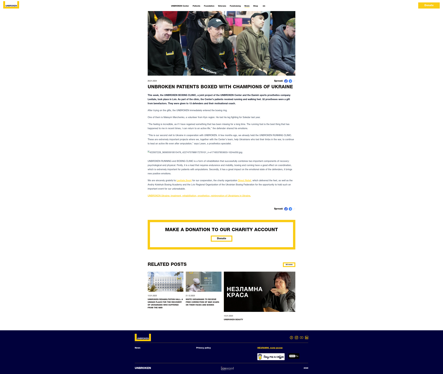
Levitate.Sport (184, 181)
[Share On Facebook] (286, 81)
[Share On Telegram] (290, 81)
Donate (429, 5)
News (137, 348)
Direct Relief (244, 181)
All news (289, 264)
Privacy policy (203, 348)
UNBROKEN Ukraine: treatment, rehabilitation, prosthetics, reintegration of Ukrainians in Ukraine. (199, 196)
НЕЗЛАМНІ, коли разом (270, 348)
